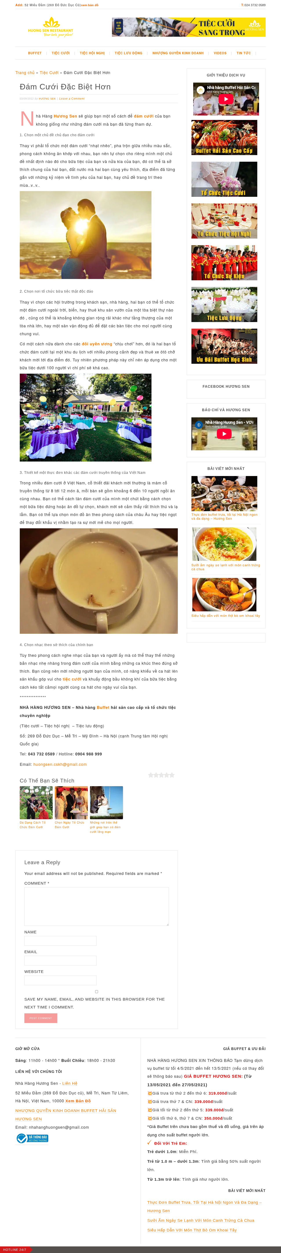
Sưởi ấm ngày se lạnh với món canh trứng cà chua (225, 567)
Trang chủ (25, 72)
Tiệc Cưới (49, 72)
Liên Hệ (69, 1083)
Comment (36, 883)
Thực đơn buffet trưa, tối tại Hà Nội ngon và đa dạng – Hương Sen (224, 516)
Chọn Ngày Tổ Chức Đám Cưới (70, 824)
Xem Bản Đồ (90, 5)
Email (30, 952)
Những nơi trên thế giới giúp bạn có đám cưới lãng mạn (105, 827)
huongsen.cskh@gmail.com (60, 764)
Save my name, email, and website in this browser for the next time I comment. (94, 1003)
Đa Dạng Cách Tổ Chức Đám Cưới (33, 824)
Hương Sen (65, 116)
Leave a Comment (72, 98)
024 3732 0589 (255, 5)
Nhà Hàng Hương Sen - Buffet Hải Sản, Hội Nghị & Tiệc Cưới (50, 28)
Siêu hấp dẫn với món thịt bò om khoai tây (225, 615)
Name (30, 932)
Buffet (103, 707)
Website (34, 971)
